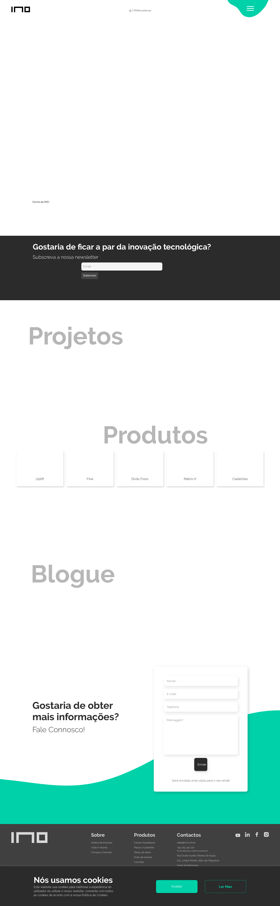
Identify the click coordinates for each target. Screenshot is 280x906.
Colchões (139, 862)
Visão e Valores (99, 847)
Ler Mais (225, 887)
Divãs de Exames (143, 857)
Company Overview (101, 852)
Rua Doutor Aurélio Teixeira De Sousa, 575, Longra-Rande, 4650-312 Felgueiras (198, 858)
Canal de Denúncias (187, 865)
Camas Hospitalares (144, 842)
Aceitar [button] (176, 886)
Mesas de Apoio (142, 852)
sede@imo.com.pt (186, 842)
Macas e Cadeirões (144, 847)
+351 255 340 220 (186, 847)
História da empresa (101, 842)
